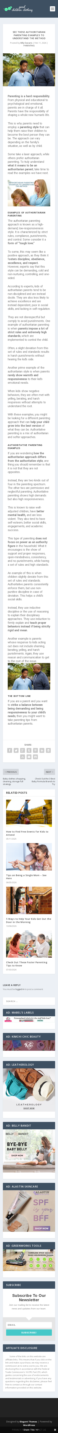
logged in (19, 989)
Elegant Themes (28, 1421)
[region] (29, 1019)
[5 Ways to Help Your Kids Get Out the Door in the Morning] (29, 900)
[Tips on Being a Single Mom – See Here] (29, 856)
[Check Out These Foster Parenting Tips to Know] (29, 944)
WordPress (29, 1425)
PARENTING (29, 45)
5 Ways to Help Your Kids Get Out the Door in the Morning (28, 920)
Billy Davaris (26, 42)
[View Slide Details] (29, 1019)
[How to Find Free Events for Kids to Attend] (29, 813)
